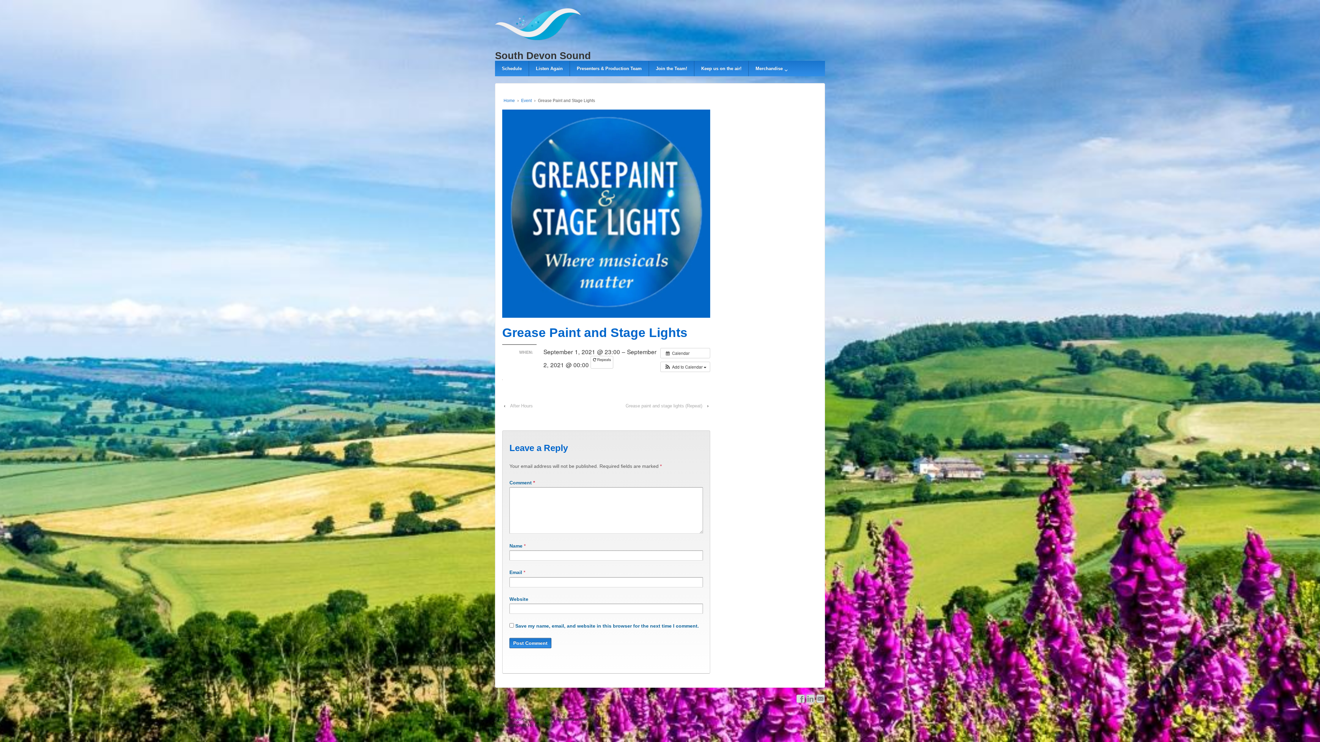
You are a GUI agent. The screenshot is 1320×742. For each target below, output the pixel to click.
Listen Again (549, 68)
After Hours (521, 405)
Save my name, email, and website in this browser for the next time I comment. (607, 626)
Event (526, 100)
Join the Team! (671, 68)
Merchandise (769, 68)
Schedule (512, 68)
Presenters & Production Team (609, 68)
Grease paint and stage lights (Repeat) (664, 405)
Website (518, 599)
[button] (685, 367)
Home (509, 100)
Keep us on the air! (721, 68)
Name (515, 546)
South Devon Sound (543, 55)
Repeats (603, 359)
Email (515, 572)
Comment (522, 482)
